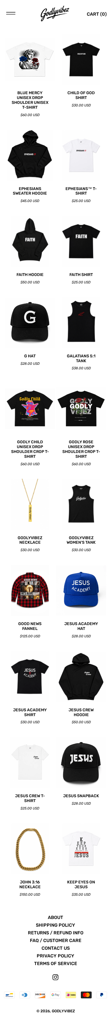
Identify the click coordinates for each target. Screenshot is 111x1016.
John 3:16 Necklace (30, 884)
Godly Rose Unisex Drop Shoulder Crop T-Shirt (81, 449)
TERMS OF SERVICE (55, 963)
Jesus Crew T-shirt (30, 798)
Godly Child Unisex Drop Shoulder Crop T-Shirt (30, 449)
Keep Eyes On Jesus (81, 884)
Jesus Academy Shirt (30, 712)
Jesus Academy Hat (81, 626)
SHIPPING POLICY (55, 925)
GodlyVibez (63, 1011)
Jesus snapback (81, 796)
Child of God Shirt (81, 95)
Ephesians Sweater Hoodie (30, 191)
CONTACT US (56, 948)
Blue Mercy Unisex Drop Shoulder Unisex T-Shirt (30, 100)
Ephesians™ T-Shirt (81, 191)
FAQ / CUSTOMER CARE (55, 940)
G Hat (30, 356)
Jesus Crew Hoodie (81, 712)
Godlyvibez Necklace (30, 540)
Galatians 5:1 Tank (81, 358)
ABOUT (55, 917)
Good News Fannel (30, 626)
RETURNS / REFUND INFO (55, 932)
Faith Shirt (81, 275)
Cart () (97, 14)
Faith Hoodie (30, 275)
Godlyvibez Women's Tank (81, 540)
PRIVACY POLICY (55, 956)
